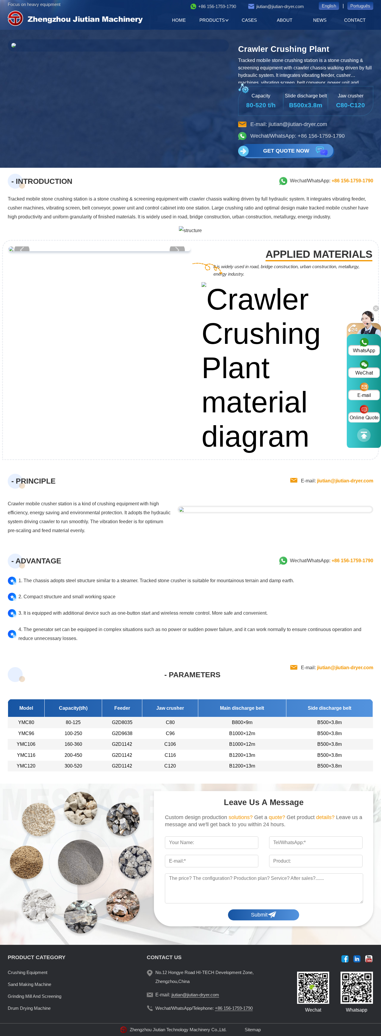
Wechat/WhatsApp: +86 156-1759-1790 (297, 136)
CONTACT (355, 20)
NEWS (320, 20)
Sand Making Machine (29, 984)
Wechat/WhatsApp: (331, 180)
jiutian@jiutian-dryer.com (280, 6)
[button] (177, 250)
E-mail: (337, 480)
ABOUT (284, 20)
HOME (179, 20)
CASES (249, 20)
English (329, 5)
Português (360, 5)
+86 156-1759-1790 (217, 6)
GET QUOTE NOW (286, 151)
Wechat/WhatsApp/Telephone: (204, 1008)
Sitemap (253, 1029)
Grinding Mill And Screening (34, 996)
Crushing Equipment (27, 972)
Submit (259, 915)
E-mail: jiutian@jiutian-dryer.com (288, 124)
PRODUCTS (212, 20)
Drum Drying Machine (29, 1008)
